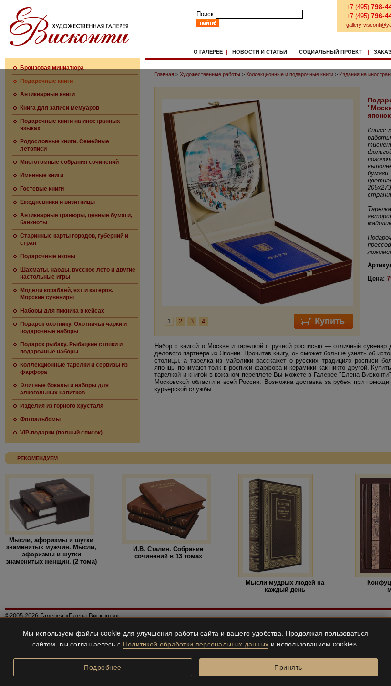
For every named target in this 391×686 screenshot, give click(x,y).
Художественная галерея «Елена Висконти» (69, 26)
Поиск (205, 14)
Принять (288, 667)
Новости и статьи (259, 52)
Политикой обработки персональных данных (196, 643)
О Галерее (208, 52)
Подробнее (103, 667)
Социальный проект (330, 52)
